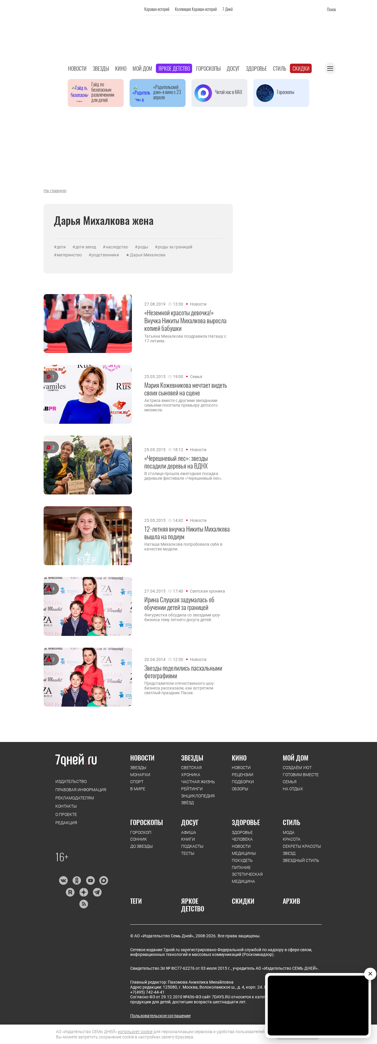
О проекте (66, 814)
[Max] (103, 880)
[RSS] (83, 904)
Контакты (66, 806)
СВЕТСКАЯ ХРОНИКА (191, 771)
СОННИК (138, 839)
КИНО (239, 757)
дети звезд (85, 247)
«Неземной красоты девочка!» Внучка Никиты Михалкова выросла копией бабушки (185, 320)
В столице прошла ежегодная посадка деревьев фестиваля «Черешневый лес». (183, 476)
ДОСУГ (190, 822)
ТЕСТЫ (187, 853)
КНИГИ (188, 839)
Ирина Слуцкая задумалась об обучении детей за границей (179, 603)
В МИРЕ (137, 788)
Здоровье (256, 68)
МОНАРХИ (140, 774)
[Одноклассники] (76, 880)
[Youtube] (90, 880)
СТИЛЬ (291, 822)
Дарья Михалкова (148, 255)
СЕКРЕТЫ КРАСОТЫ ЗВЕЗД (302, 850)
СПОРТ (136, 781)
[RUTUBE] (70, 892)
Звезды (101, 68)
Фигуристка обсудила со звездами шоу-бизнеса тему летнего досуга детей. (182, 617)
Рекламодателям (74, 798)
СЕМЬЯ (290, 781)
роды (143, 247)
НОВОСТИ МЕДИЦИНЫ (244, 850)
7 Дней (227, 9)
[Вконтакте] (63, 880)
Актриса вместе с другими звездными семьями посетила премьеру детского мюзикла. (181, 405)
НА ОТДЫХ (293, 788)
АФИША (188, 832)
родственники (105, 255)
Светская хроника (207, 591)
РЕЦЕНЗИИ (242, 774)
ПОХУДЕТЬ (242, 860)
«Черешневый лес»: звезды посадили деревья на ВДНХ (176, 462)
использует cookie (135, 1031)
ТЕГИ (136, 901)
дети (61, 247)
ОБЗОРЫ (240, 788)
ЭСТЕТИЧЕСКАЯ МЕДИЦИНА (247, 878)
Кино (120, 68)
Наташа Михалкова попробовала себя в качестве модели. (183, 546)
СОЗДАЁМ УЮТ (297, 767)
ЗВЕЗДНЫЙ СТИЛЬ (301, 860)
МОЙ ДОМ (295, 757)
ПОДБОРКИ (243, 781)
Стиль (279, 68)
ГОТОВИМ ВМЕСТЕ (301, 774)
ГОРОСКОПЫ (146, 822)
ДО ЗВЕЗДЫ (141, 846)
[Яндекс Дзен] (83, 892)
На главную (55, 190)
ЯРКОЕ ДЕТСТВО (192, 905)
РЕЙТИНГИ (192, 788)
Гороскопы (208, 68)
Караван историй (156, 9)
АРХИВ (291, 901)
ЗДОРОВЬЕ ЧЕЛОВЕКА (242, 836)
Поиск (331, 9)
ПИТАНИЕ (241, 867)
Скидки (301, 68)
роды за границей (175, 247)
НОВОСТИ (142, 757)
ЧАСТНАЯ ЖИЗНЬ (198, 781)
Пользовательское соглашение (160, 1015)
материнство (69, 255)
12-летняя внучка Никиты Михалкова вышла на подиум (187, 532)
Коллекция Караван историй (196, 9)
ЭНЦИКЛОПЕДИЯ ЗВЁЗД (198, 799)
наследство (117, 247)
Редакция (66, 822)
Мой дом (142, 68)
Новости (77, 68)
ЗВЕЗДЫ (138, 767)
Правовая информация (80, 789)
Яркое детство (174, 68)
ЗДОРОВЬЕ (246, 822)
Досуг (233, 68)
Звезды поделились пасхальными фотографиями (183, 671)
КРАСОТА (291, 839)
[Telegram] (97, 892)
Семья (196, 376)
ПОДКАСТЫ (192, 846)
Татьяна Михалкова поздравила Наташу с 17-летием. (185, 338)
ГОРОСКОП (140, 832)
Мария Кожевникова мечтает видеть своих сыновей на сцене (185, 389)
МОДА (289, 832)
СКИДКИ (243, 901)
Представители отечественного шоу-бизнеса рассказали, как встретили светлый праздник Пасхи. (179, 688)
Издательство (71, 781)
